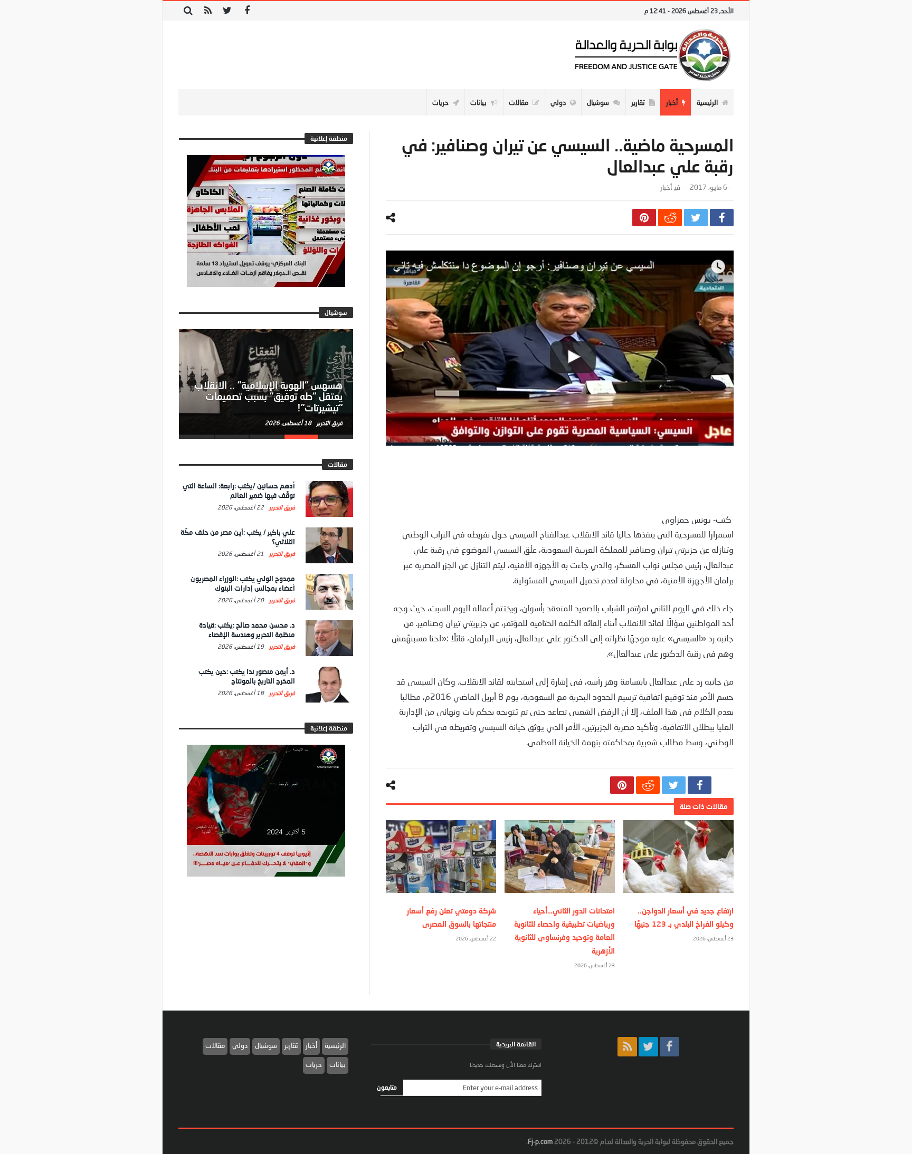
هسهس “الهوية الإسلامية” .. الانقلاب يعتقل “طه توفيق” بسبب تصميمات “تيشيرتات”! (268, 396)
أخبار (666, 187)
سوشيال (266, 1045)
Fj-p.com (540, 1141)
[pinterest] (644, 217)
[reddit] (670, 217)
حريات (314, 1064)
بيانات (337, 1064)
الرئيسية (335, 1045)
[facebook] (722, 217)
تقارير (291, 1045)
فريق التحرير (329, 422)
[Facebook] (246, 11)
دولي (240, 1045)
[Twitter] (227, 11)
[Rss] (207, 11)
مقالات (215, 1045)
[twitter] (696, 217)
